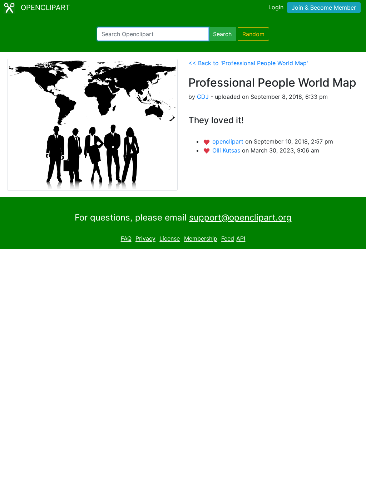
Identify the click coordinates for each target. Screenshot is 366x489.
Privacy (145, 238)
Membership (200, 238)
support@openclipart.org (240, 217)
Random (253, 34)
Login (275, 7)
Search (222, 34)
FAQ (126, 238)
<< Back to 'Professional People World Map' (248, 63)
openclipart (228, 141)
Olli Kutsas (227, 150)
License (169, 238)
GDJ (203, 96)
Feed (227, 238)
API (240, 238)
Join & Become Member (324, 7)
